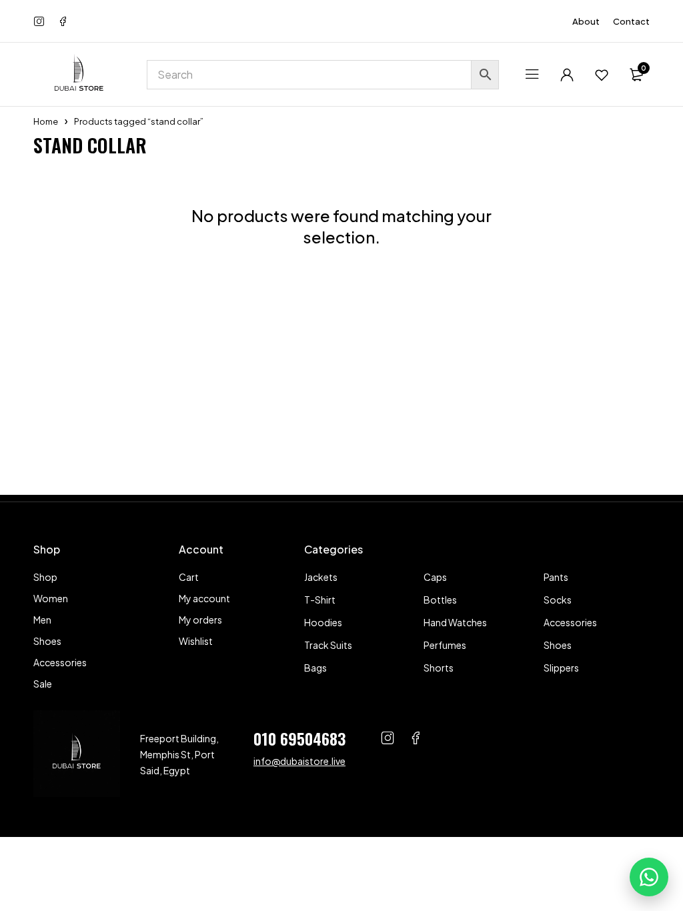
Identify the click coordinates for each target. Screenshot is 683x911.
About (586, 21)
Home (45, 121)
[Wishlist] (601, 75)
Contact (631, 21)
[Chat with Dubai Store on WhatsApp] (649, 877)
